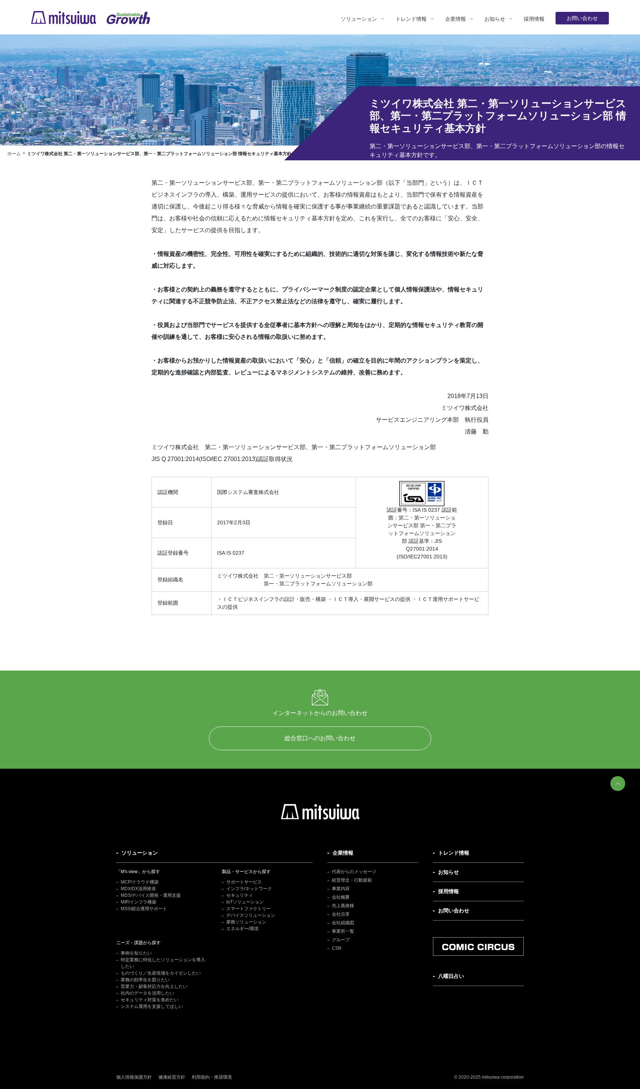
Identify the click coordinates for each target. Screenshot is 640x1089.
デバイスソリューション (250, 915)
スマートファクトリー (248, 908)
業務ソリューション (246, 922)
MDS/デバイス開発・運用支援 (151, 895)
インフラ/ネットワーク (249, 888)
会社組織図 (343, 922)
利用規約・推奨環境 (212, 1077)
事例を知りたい (136, 953)
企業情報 (455, 19)
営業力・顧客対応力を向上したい (154, 986)
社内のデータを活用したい (147, 993)
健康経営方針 (172, 1077)
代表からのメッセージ (354, 871)
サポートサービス (244, 882)
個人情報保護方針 (134, 1077)
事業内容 (341, 888)
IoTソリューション (245, 902)
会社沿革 (341, 914)
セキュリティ (239, 895)
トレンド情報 (411, 19)
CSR (336, 948)
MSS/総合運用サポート (144, 908)
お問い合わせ (582, 18)
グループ (341, 939)
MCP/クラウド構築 (140, 882)
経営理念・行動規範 (352, 880)
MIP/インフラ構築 (138, 902)
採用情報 (534, 18)
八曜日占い (451, 976)
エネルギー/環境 (242, 928)
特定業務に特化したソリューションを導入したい (163, 963)
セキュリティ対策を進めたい (150, 999)
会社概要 (341, 897)
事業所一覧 (343, 931)
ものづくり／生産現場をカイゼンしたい (161, 973)
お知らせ (494, 19)
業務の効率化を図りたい (145, 979)
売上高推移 (343, 905)
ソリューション (359, 19)
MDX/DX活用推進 (138, 888)
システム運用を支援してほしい (152, 1006)
